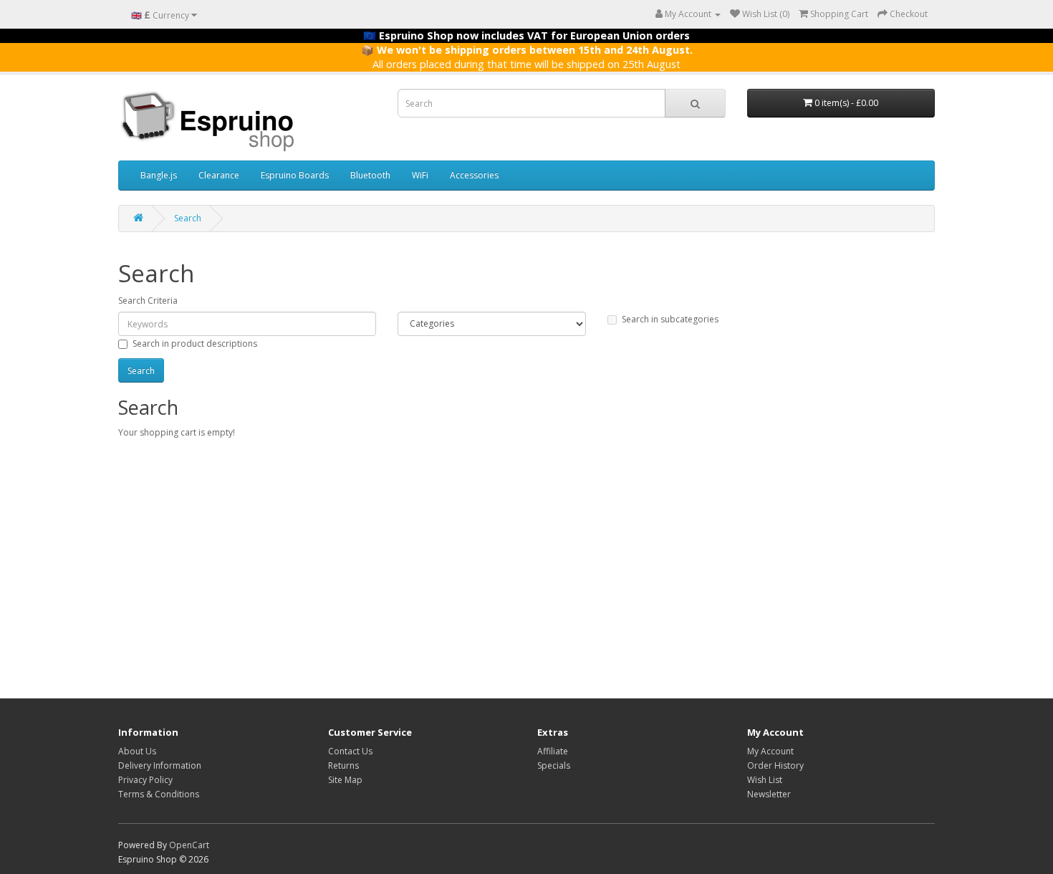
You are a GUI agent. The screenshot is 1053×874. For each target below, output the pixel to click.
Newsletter (769, 794)
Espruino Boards (295, 175)
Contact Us (350, 751)
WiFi (420, 175)
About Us (137, 751)
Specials (553, 765)
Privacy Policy (145, 780)
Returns (343, 765)
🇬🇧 (160, 14)
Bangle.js (158, 175)
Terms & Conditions (158, 794)
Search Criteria (148, 300)
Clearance (218, 175)
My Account (770, 751)
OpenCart (189, 845)
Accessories (474, 175)
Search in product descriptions (195, 343)
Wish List (764, 780)
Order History (775, 765)
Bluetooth (370, 175)
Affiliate (552, 751)
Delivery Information (159, 765)
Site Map (345, 780)
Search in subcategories (670, 319)
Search (187, 218)
